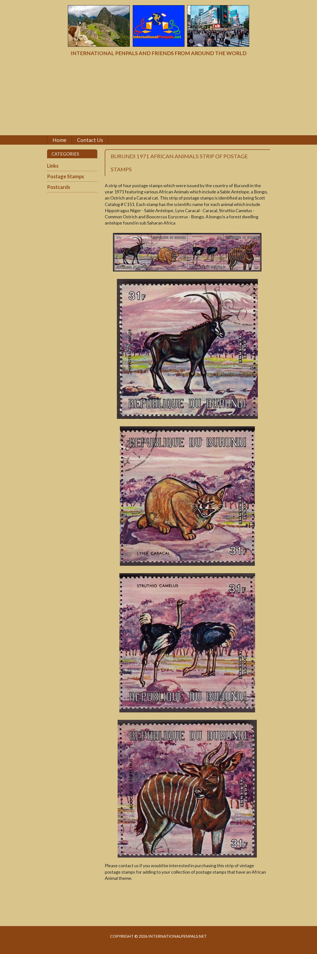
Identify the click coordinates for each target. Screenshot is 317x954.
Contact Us (90, 140)
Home (59, 140)
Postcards (58, 187)
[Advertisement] (158, 96)
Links (52, 166)
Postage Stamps (65, 176)
